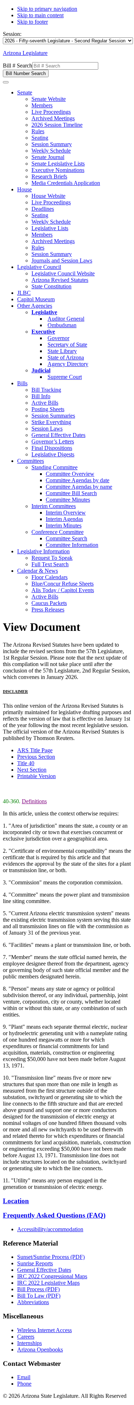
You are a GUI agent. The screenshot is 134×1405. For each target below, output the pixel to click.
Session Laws (47, 428)
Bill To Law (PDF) (38, 1296)
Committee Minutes (68, 500)
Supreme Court (65, 377)
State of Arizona (66, 357)
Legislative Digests (52, 454)
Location (16, 1201)
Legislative (44, 312)
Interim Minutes (63, 525)
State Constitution (51, 286)
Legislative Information (43, 551)
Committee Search (66, 538)
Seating (39, 138)
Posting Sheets (47, 409)
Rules (37, 131)
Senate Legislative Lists (58, 163)
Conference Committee (57, 532)
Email (23, 1377)
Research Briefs (49, 176)
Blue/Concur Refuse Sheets (62, 584)
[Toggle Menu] (6, 82)
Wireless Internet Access (44, 1330)
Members (42, 105)
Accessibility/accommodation (50, 1229)
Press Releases (47, 609)
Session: (12, 34)
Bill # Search (17, 65)
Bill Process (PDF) (38, 1289)
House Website (48, 196)
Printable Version (36, 776)
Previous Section (36, 757)
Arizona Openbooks (40, 1349)
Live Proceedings (51, 112)
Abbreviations (33, 1302)
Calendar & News (37, 571)
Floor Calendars (49, 577)
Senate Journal (47, 157)
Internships (29, 1343)
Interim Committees (53, 506)
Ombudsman (62, 325)
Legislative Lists (49, 228)
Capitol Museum (36, 299)
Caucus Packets (49, 603)
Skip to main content (40, 15)
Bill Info (40, 396)
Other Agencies (34, 306)
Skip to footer (32, 22)
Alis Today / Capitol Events (62, 590)
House (24, 189)
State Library (62, 351)
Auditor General (66, 319)
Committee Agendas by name (79, 487)
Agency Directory (68, 364)
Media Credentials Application (65, 183)
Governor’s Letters (52, 441)
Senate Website (48, 99)
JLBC (24, 293)
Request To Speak (52, 558)
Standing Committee (54, 467)
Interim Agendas (64, 519)
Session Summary (51, 144)
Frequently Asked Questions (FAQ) (54, 1215)
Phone (24, 1384)
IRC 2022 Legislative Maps (48, 1283)
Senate (24, 92)
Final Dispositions (51, 448)
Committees (30, 461)
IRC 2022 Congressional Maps (52, 1276)
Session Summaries (53, 416)
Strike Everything (51, 422)
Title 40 (25, 763)
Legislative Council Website (63, 273)
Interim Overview (66, 513)
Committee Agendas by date (77, 480)
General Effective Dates (58, 435)
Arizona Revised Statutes (59, 280)
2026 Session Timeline (57, 125)
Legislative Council (39, 267)
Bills (22, 383)
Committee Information (72, 545)
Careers (25, 1337)
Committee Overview (70, 474)
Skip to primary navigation (47, 9)
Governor (58, 338)
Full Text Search (50, 564)
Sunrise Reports (35, 1263)
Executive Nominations (57, 170)
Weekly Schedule (51, 151)
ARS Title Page (35, 750)
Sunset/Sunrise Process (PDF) (51, 1257)
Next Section (31, 770)
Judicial (40, 370)
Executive (43, 332)
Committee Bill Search (71, 493)
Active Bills (44, 403)
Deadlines (42, 209)
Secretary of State (67, 344)
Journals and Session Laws (61, 260)
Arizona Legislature (25, 53)
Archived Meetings (53, 118)
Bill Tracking (46, 390)
